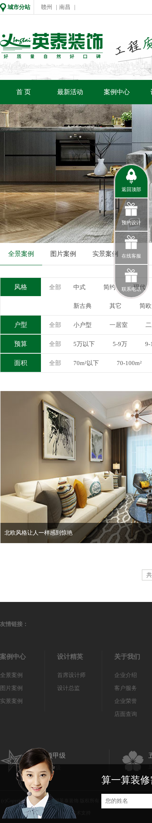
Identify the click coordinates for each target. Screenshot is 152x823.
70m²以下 (86, 363)
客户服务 (125, 688)
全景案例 (21, 253)
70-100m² (129, 363)
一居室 (118, 325)
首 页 (23, 91)
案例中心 (117, 91)
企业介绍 (125, 675)
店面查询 (125, 714)
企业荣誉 (125, 701)
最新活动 (70, 91)
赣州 (46, 7)
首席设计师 (71, 675)
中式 (79, 287)
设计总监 (68, 688)
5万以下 (84, 344)
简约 (109, 287)
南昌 (65, 7)
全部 (55, 287)
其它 (115, 306)
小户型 (82, 325)
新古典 (82, 306)
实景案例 (105, 253)
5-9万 (120, 344)
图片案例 (63, 253)
